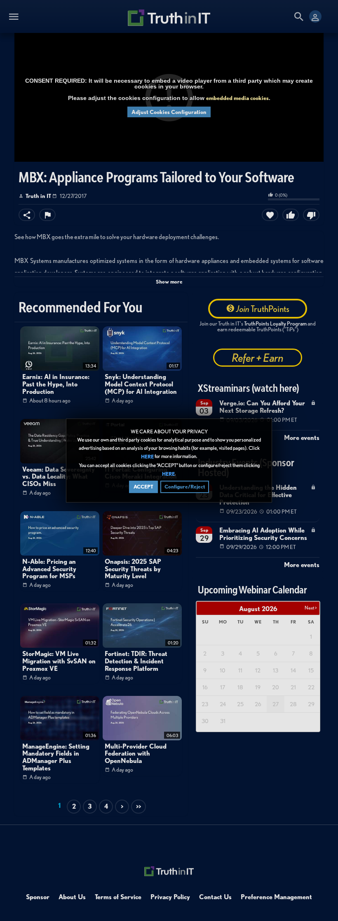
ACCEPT (143, 487)
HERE (147, 457)
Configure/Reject (184, 487)
